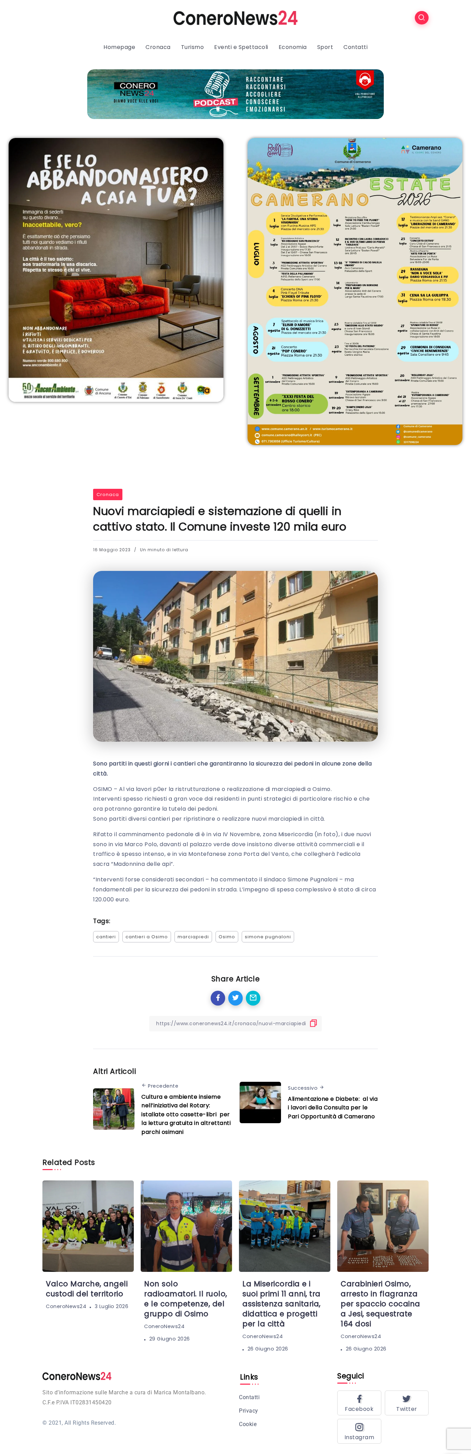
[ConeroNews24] (235, 17)
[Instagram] (359, 1431)
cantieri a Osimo (147, 937)
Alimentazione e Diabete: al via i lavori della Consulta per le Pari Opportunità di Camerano (333, 1107)
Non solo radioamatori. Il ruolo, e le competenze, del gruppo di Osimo (185, 1299)
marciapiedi (193, 937)
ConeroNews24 (66, 1306)
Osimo (227, 937)
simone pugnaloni (268, 937)
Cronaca (108, 494)
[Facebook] (359, 1403)
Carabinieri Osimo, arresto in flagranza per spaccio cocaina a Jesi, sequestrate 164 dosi (380, 1304)
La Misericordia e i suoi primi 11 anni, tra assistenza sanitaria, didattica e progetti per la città (281, 1304)
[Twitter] (407, 1403)
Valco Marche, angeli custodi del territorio (87, 1289)
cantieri (106, 937)
